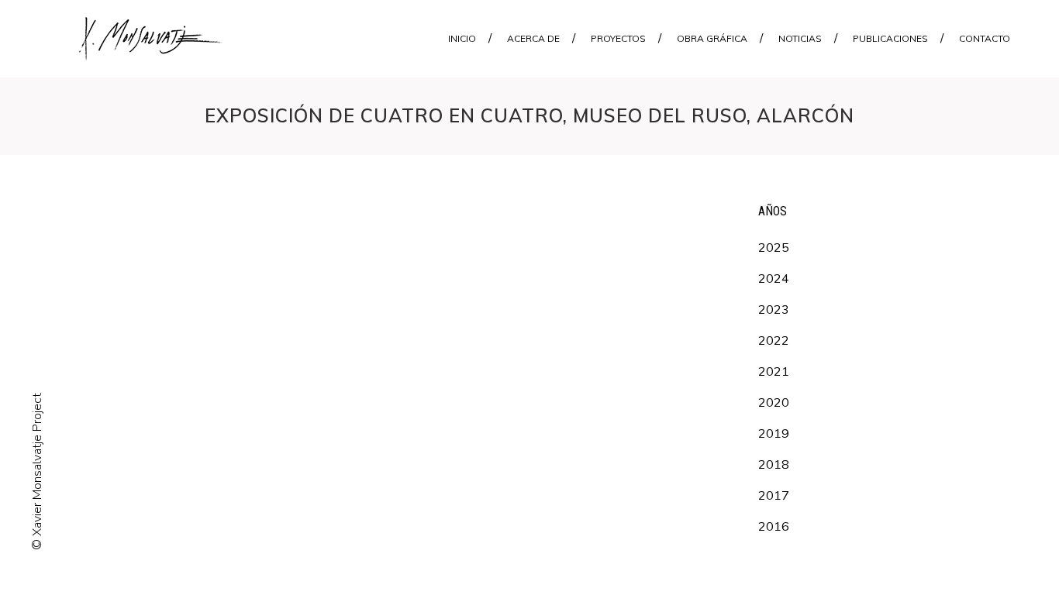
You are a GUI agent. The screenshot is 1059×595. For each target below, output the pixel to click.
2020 (773, 402)
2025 (773, 247)
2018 (773, 464)
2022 (773, 340)
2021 (773, 371)
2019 (773, 433)
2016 (773, 526)
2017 (773, 495)
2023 (773, 309)
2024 (773, 278)
